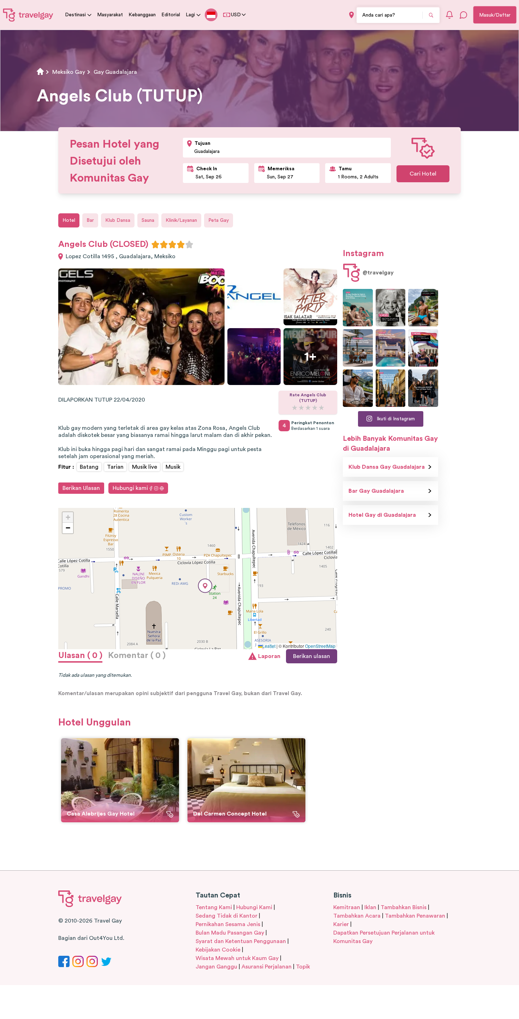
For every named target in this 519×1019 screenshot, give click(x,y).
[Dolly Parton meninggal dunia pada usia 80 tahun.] (391, 307)
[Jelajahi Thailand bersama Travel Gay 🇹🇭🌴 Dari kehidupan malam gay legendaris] (423, 307)
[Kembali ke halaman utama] (28, 15)
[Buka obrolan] (463, 15)
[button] (205, 586)
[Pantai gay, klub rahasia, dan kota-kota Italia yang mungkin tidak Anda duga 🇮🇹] (358, 307)
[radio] (155, 244)
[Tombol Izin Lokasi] (351, 15)
